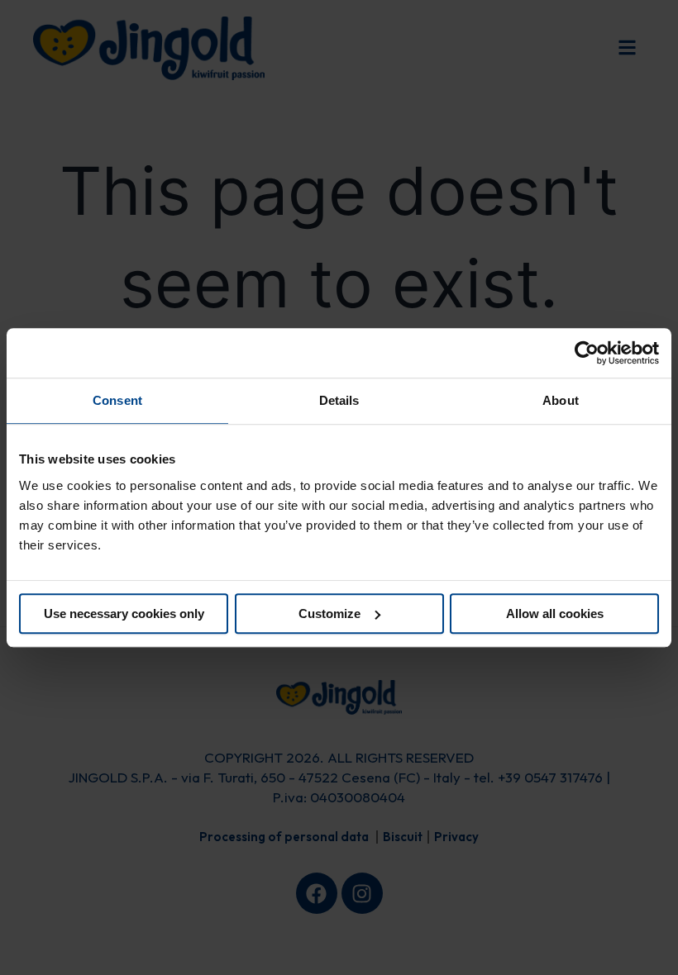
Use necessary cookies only (124, 613)
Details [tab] (339, 400)
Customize (329, 613)
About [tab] (560, 400)
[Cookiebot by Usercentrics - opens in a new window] (586, 352)
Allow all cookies (555, 613)
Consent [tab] (117, 400)
